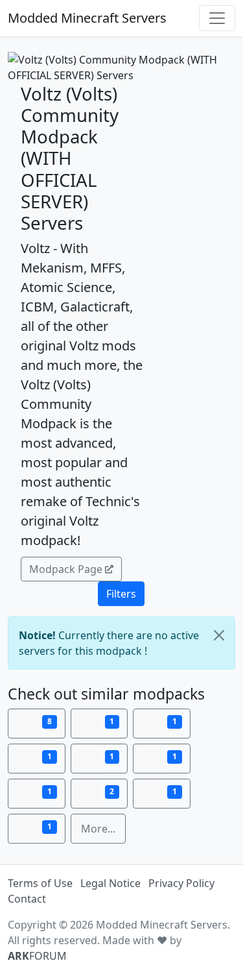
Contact (27, 899)
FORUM (37, 956)
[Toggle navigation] (217, 18)
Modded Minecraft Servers (87, 18)
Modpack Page (65, 569)
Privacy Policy (181, 883)
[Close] (219, 635)
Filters (121, 594)
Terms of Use (40, 883)
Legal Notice (110, 883)
